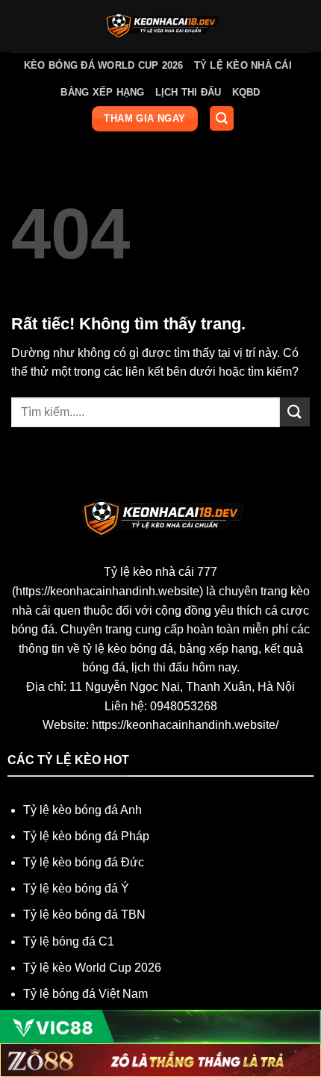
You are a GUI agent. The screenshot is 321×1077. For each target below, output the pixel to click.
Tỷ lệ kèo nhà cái (243, 65)
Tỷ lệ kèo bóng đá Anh (82, 810)
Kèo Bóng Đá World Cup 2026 (104, 65)
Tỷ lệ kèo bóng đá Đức (83, 862)
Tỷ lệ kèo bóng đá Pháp (86, 836)
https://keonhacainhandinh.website (107, 591)
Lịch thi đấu (188, 92)
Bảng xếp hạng (102, 92)
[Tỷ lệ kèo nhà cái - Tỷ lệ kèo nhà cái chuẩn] (161, 26)
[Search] (222, 118)
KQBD (246, 92)
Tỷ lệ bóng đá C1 (68, 941)
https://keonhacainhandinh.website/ (185, 724)
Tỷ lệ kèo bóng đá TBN (84, 914)
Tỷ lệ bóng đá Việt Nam (85, 993)
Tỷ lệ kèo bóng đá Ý (76, 888)
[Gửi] (295, 411)
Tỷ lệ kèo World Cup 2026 (92, 967)
